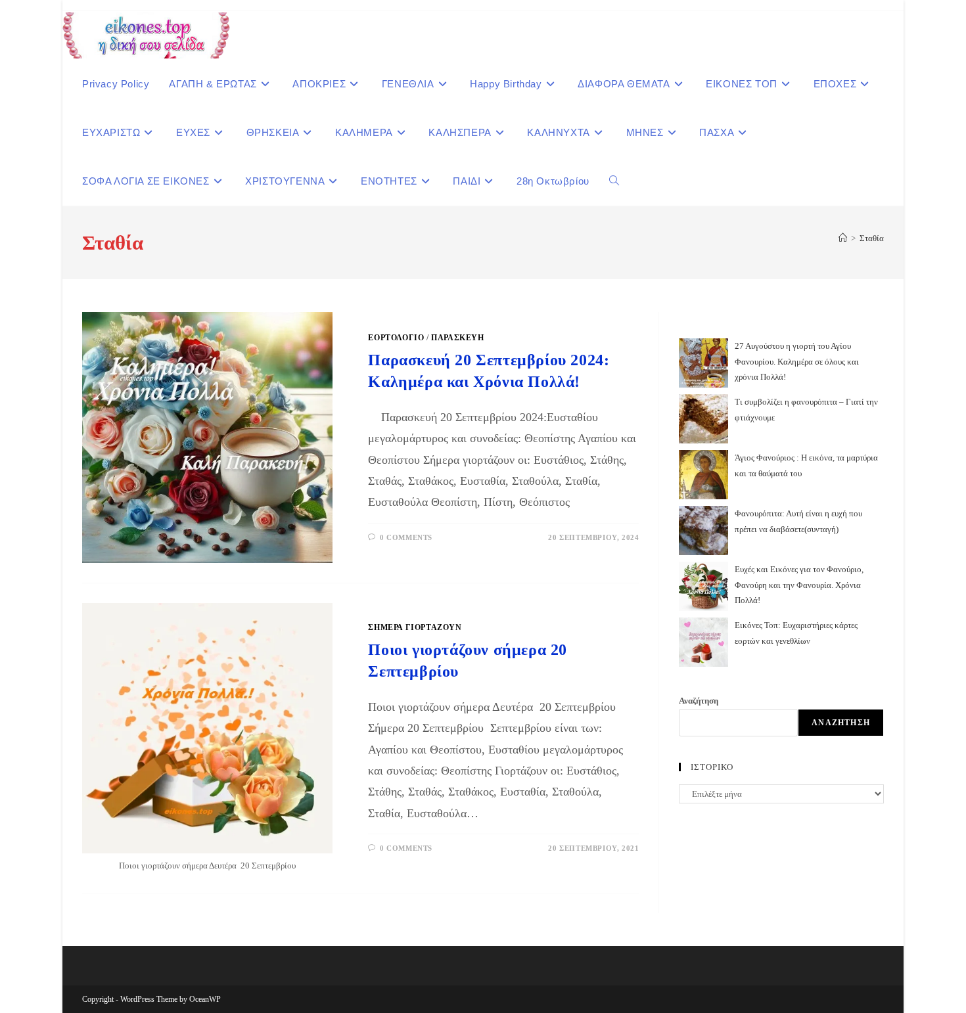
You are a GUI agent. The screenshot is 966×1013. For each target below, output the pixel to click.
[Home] (843, 238)
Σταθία (872, 238)
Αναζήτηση (698, 701)
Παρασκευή (457, 337)
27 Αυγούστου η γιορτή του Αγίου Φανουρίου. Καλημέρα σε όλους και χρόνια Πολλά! (797, 361)
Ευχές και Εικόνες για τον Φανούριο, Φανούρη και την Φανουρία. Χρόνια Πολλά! (799, 584)
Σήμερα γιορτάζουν (414, 627)
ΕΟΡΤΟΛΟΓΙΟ (396, 337)
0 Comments (406, 537)
